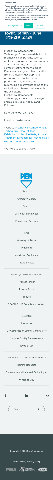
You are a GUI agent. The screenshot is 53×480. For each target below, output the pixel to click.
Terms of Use (26, 345)
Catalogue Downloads (26, 213)
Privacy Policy (26, 289)
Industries (26, 247)
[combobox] (23, 409)
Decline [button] (40, 26)
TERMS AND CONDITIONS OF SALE (26, 357)
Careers (27, 206)
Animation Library (26, 199)
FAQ (26, 233)
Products (26, 297)
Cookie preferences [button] (15, 26)
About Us (26, 191)
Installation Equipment (27, 255)
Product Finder (26, 282)
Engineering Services (26, 221)
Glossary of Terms (26, 240)
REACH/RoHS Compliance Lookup (26, 304)
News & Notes (26, 262)
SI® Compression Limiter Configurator (26, 331)
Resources (26, 323)
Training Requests (26, 365)
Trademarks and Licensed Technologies (26, 372)
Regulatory (26, 316)
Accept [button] (28, 26)
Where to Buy (26, 380)
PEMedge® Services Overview (26, 274)
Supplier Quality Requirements (26, 338)
